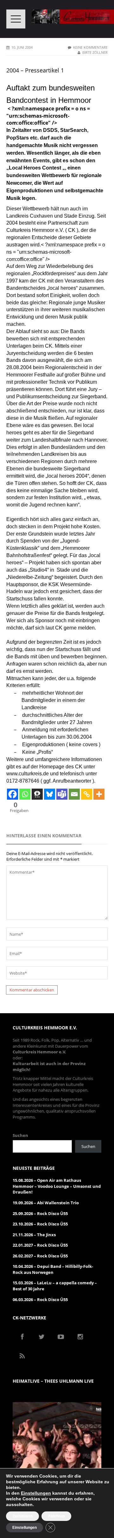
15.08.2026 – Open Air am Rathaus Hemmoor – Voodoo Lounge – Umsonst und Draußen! (57, 1186)
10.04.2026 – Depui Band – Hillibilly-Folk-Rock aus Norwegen (53, 1269)
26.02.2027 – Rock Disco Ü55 (40, 1256)
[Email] (74, 794)
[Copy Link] (86, 794)
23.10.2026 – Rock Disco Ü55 (40, 1224)
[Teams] (61, 794)
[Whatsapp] (24, 794)
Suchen (20, 1135)
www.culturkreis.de (27, 773)
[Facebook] (12, 794)
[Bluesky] (49, 794)
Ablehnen (56, 1516)
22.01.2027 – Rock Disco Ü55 (40, 1245)
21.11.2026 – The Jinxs (34, 1234)
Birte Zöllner (95, 52)
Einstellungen (36, 1493)
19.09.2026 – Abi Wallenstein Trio (46, 1203)
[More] (98, 794)
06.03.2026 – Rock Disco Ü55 (40, 1299)
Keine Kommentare (90, 47)
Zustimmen (22, 1516)
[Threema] (37, 794)
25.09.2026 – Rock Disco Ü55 (40, 1213)
